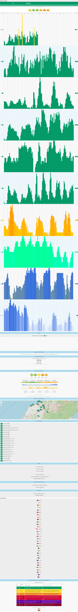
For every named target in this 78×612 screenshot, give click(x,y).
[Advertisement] (27, 344)
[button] (43, 406)
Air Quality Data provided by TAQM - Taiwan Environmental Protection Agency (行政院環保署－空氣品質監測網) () (39, 354)
